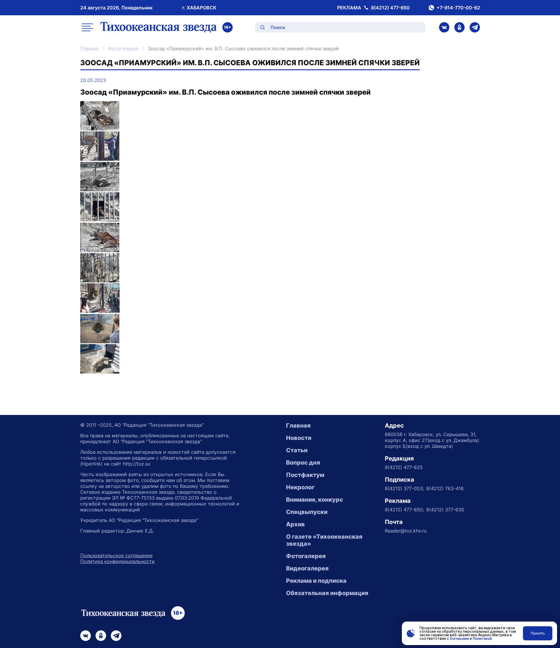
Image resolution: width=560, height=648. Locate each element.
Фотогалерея (123, 48)
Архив (295, 524)
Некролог (300, 487)
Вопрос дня (303, 462)
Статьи (296, 450)
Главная (89, 48)
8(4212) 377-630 (445, 510)
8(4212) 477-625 (404, 467)
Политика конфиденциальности (117, 561)
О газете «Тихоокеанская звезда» (324, 540)
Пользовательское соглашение (116, 555)
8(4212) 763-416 (445, 488)
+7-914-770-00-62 (458, 8)
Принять (538, 633)
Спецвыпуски (306, 511)
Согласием (459, 638)
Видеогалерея (307, 568)
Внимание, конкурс (314, 499)
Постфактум (305, 474)
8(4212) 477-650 (390, 8)
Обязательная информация (327, 593)
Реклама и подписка (316, 580)
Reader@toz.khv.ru (406, 531)
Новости (298, 437)
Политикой (482, 638)
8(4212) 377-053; (404, 488)
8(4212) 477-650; (404, 510)
